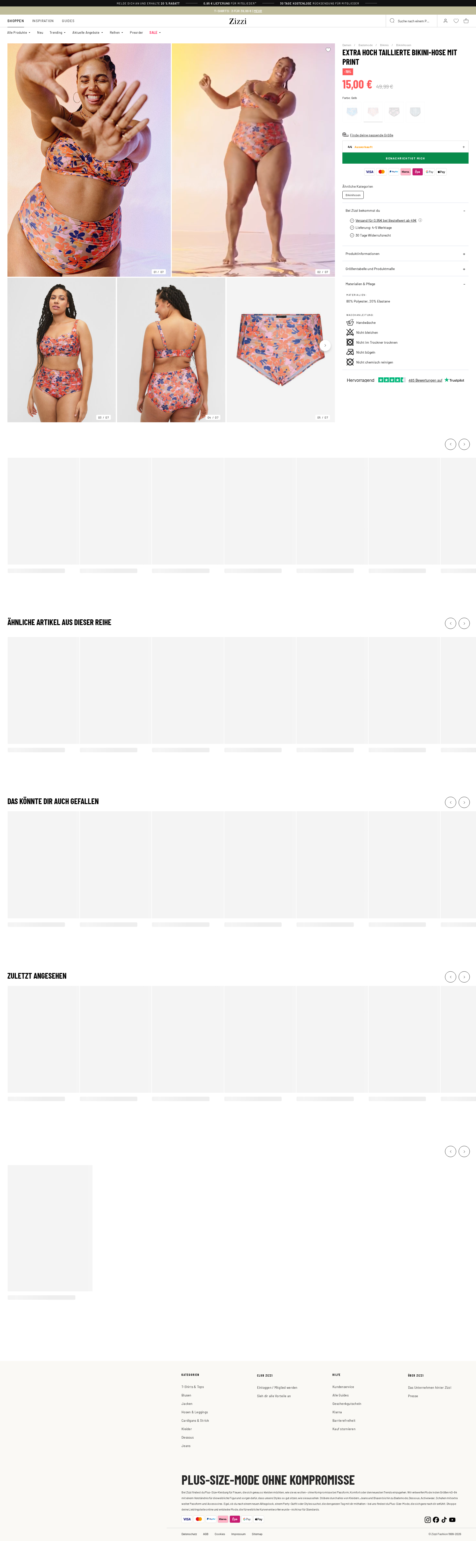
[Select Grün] (415, 112)
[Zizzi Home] (238, 20)
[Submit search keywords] (392, 20)
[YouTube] (452, 1519)
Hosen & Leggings (194, 1412)
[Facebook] (436, 1519)
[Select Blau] (352, 112)
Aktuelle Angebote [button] (85, 32)
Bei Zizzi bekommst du (363, 210)
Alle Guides (340, 1395)
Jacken (187, 1403)
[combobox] (411, 21)
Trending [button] (56, 32)
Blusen (186, 1395)
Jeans (185, 1446)
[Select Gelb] (373, 112)
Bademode (365, 45)
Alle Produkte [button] (17, 32)
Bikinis (384, 45)
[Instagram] (428, 1519)
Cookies (220, 1534)
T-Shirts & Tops (192, 1387)
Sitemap (257, 1534)
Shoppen (15, 21)
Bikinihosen (403, 45)
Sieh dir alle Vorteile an (274, 1396)
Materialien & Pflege (360, 283)
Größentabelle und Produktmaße (370, 268)
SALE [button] (153, 32)
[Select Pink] (394, 112)
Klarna (337, 1412)
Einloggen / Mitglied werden (277, 1387)
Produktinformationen (363, 253)
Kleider (186, 1429)
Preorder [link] (136, 32)
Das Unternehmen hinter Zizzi (429, 1387)
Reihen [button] (115, 32)
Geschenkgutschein (346, 1403)
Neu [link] (40, 32)
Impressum (238, 1534)
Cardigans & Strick (195, 1420)
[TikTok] (444, 1519)
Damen (347, 45)
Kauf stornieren (344, 1429)
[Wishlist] (328, 49)
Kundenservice (343, 1387)
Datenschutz (189, 1534)
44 (360, 147)
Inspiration (43, 21)
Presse (413, 1396)
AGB (205, 1534)
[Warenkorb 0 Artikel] (466, 21)
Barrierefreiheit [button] (344, 1420)
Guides (68, 21)
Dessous (187, 1437)
